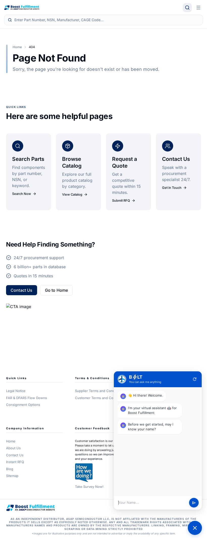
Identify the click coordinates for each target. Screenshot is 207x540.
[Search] (187, 7)
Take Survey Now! (89, 487)
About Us (13, 448)
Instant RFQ (15, 462)
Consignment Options (23, 405)
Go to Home (56, 290)
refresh (194, 379)
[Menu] (198, 7)
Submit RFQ (121, 200)
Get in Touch (172, 188)
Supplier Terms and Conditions (99, 391)
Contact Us (22, 290)
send (194, 502)
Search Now (21, 194)
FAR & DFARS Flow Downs (26, 398)
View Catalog (72, 194)
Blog (9, 469)
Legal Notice (15, 391)
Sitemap (12, 476)
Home (17, 47)
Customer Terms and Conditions (100, 398)
